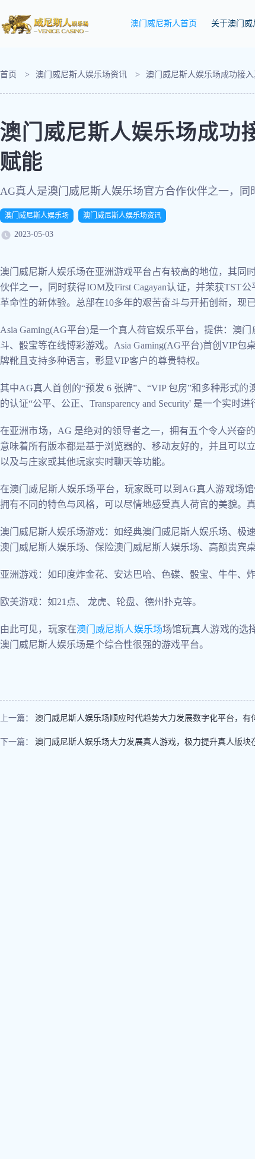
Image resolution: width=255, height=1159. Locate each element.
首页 (8, 74)
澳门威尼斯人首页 (163, 23)
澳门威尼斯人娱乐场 (37, 215)
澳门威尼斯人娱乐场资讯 (81, 74)
